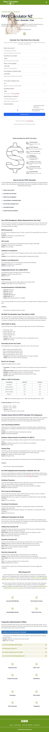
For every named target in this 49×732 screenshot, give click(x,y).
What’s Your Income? (9, 48)
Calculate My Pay (24, 114)
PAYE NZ (31, 476)
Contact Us (36, 725)
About (11, 725)
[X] (24, 721)
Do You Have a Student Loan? (11, 80)
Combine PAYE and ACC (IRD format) (38, 106)
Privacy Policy (17, 725)
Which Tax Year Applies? (10, 63)
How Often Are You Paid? (10, 55)
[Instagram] (27, 721)
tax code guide (16, 93)
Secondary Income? (9, 88)
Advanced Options (8, 104)
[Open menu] (46, 2)
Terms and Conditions (27, 725)
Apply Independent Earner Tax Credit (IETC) (38, 110)
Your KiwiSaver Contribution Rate (12, 71)
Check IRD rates (30, 120)
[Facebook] (22, 721)
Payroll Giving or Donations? (11, 96)
